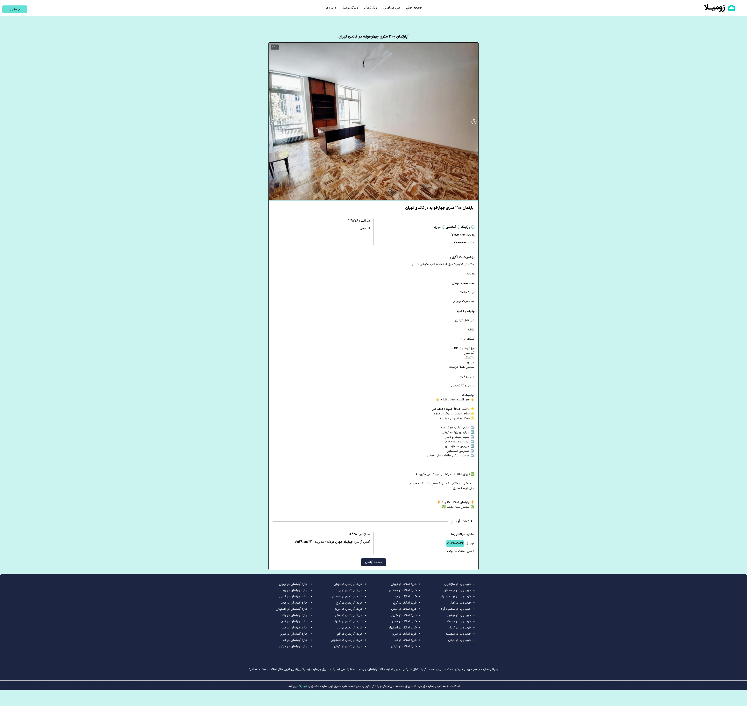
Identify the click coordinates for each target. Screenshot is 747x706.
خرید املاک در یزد (405, 596)
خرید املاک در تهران (404, 584)
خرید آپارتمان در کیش (348, 646)
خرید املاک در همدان (403, 590)
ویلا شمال (370, 7)
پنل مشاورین (391, 7)
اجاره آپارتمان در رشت (294, 615)
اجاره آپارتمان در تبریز (294, 634)
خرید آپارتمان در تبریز (349, 609)
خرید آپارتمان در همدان (347, 596)
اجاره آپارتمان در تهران (293, 584)
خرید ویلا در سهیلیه (458, 634)
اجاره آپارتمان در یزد (295, 590)
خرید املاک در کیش (404, 609)
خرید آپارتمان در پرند (349, 590)
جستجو (15, 9)
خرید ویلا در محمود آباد (456, 609)
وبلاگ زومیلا (350, 7)
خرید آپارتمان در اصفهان (347, 640)
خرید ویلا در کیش (459, 640)
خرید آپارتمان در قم (350, 634)
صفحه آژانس (373, 562)
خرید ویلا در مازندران (457, 584)
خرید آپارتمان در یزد (350, 627)
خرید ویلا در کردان (459, 627)
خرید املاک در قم (406, 640)
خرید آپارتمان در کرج (349, 602)
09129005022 (455, 543)
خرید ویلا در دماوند (458, 621)
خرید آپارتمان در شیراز (348, 621)
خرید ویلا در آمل (460, 602)
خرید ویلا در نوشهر (459, 615)
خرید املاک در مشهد (403, 621)
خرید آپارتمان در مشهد (348, 615)
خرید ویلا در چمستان (457, 590)
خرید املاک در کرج (405, 602)
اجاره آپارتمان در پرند (294, 602)
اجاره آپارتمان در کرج (294, 621)
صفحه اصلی (414, 7)
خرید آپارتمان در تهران (348, 584)
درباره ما (330, 7)
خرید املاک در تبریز (404, 634)
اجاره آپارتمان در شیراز (293, 627)
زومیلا (302, 686)
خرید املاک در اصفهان (402, 627)
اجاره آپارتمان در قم (295, 640)
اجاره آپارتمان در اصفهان (292, 609)
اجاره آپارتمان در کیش (293, 596)
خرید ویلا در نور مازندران (455, 596)
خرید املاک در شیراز (404, 615)
